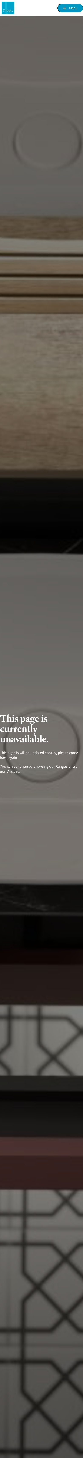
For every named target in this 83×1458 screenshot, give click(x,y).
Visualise (14, 771)
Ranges (61, 766)
